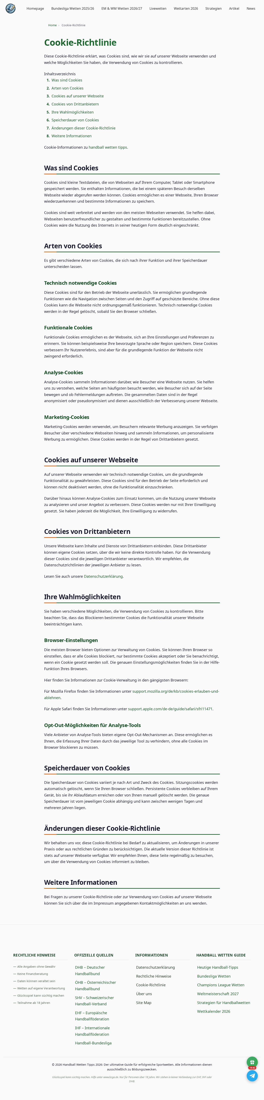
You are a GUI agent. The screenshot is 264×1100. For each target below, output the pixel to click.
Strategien (213, 8)
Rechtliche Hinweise (153, 976)
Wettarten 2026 (186, 8)
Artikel (234, 8)
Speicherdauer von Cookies (75, 119)
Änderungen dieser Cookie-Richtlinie (84, 128)
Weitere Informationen (72, 135)
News (251, 8)
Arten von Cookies (68, 88)
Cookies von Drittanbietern (75, 104)
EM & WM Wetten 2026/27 (121, 8)
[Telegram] (252, 1075)
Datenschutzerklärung (103, 576)
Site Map (143, 1002)
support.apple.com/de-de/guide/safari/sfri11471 (170, 708)
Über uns (144, 993)
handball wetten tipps (108, 147)
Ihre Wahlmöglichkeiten (73, 112)
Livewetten (158, 8)
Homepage (35, 8)
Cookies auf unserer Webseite (78, 95)
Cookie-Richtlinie (151, 984)
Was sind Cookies (67, 80)
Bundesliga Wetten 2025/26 (72, 8)
